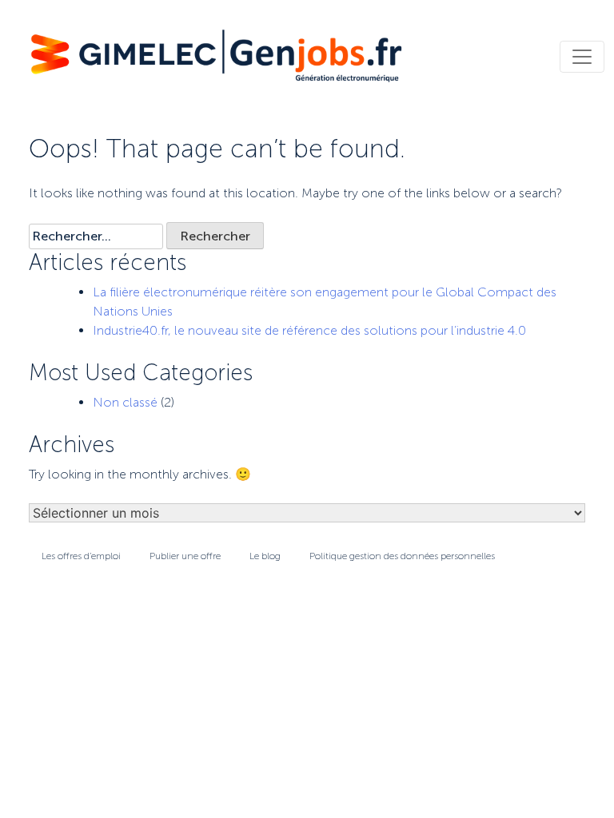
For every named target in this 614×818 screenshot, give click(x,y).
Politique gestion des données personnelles (402, 556)
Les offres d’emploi (81, 556)
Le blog (265, 556)
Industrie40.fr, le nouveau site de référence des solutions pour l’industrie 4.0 (309, 330)
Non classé (125, 402)
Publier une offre (185, 556)
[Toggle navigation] (582, 57)
